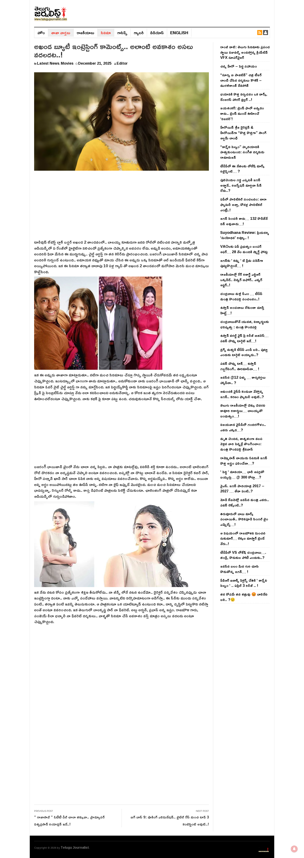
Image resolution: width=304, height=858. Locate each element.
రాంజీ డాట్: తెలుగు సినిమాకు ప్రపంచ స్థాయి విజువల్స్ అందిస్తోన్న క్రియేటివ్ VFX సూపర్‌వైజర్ (245, 52)
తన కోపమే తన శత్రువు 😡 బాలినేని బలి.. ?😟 (243, 597)
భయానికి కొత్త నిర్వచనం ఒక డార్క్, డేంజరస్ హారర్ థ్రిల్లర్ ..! (243, 97)
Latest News (48, 63)
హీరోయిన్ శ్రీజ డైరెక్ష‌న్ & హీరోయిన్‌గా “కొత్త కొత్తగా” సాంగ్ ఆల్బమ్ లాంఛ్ (243, 132)
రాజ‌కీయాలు (85, 32)
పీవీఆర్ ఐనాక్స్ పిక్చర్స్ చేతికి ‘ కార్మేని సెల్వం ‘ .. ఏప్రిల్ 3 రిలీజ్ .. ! (243, 583)
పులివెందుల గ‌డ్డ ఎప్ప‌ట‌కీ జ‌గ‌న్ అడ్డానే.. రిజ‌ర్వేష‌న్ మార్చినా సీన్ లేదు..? (241, 185)
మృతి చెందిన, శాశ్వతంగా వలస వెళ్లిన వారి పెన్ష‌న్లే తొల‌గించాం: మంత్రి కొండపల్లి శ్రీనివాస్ (241, 444)
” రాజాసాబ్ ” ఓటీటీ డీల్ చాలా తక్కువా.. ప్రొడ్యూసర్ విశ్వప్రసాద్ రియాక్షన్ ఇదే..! (69, 820)
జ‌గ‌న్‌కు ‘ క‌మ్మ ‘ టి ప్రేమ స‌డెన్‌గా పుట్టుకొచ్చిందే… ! (241, 263)
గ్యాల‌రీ (139, 32)
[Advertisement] (121, 208)
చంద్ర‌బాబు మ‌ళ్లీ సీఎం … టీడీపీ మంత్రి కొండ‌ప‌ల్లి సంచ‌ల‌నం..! (241, 296)
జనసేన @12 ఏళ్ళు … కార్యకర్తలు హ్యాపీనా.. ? (243, 380)
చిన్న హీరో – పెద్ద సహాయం (238, 66)
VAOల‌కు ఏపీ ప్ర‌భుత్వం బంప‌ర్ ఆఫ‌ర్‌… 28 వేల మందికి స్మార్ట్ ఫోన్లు (244, 249)
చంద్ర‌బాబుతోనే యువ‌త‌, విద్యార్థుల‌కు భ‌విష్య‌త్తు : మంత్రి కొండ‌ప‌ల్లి (244, 324)
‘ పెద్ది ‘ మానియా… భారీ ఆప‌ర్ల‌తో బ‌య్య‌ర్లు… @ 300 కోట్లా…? (242, 474)
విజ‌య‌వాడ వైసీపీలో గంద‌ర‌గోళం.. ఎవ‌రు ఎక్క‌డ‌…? (243, 427)
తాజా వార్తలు (60, 32)
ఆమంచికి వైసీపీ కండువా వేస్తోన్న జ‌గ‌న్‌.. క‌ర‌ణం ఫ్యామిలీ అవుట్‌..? (242, 394)
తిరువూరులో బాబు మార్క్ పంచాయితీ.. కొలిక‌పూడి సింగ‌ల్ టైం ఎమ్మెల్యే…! (244, 519)
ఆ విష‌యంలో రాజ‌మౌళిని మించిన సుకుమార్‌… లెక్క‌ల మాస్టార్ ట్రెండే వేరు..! (242, 538)
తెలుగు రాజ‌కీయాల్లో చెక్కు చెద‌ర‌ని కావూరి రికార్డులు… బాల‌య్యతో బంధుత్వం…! (242, 410)
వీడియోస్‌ (157, 32)
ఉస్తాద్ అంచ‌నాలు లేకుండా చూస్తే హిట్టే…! (242, 310)
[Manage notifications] (294, 849)
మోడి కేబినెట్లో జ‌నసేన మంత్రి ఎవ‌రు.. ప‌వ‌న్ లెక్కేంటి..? (244, 502)
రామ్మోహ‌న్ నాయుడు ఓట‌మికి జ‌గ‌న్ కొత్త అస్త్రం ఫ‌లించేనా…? (243, 460)
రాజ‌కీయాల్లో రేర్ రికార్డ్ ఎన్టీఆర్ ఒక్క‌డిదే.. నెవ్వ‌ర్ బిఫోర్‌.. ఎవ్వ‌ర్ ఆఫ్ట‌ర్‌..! (241, 279)
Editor (122, 63)
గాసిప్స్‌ (122, 32)
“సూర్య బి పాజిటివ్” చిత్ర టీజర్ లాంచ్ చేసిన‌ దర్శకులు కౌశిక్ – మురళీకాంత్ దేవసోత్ (241, 80)
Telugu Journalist (75, 847)
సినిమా (106, 32)
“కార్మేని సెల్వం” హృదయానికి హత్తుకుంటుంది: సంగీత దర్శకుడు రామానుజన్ (242, 152)
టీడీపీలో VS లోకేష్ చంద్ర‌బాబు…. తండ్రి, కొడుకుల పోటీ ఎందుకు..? (243, 555)
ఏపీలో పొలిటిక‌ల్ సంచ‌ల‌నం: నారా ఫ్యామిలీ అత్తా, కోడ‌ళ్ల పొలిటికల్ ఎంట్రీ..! (243, 204)
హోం (41, 32)
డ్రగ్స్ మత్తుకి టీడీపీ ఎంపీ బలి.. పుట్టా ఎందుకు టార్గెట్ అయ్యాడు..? (244, 352)
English (179, 32)
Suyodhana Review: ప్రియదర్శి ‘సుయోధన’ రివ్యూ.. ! (244, 235)
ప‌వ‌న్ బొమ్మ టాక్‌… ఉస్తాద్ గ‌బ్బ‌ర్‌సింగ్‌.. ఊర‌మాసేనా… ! (239, 366)
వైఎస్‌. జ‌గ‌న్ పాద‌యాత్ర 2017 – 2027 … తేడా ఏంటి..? (242, 488)
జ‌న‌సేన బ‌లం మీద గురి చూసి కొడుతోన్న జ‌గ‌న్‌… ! (239, 569)
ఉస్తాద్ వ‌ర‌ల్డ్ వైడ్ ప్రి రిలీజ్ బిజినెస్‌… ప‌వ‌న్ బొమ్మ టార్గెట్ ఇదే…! (244, 338)
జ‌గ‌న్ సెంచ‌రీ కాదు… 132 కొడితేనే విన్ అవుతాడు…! (244, 221)
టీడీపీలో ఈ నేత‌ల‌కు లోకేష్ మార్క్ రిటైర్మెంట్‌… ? (242, 168)
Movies (67, 63)
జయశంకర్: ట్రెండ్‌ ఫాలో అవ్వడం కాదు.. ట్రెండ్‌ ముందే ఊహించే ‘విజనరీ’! (242, 113)
